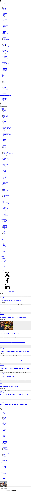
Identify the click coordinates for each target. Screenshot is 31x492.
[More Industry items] (4, 3)
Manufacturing (5, 135)
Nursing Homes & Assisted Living (8, 153)
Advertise (4, 474)
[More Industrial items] (4, 130)
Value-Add (4, 50)
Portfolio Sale (5, 47)
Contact (3, 256)
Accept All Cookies (13, 490)
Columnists (4, 87)
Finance (3, 431)
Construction (5, 56)
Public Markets (5, 70)
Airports (4, 167)
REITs (4, 71)
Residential (3, 109)
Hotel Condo (5, 114)
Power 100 (3, 261)
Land (4, 10)
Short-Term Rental (5, 117)
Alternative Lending (6, 63)
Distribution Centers (6, 133)
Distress (4, 40)
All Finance (4, 44)
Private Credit (5, 68)
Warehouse (4, 139)
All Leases (4, 34)
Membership (5, 473)
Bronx (4, 22)
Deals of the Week (5, 33)
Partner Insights (5, 88)
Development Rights (6, 159)
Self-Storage (5, 136)
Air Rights (4, 157)
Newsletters (3, 258)
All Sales (4, 52)
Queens (4, 21)
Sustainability (5, 59)
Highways (4, 170)
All (3, 191)
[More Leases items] (3, 27)
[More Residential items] (5, 109)
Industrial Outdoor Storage (7, 134)
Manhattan (4, 20)
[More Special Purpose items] (6, 155)
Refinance (4, 437)
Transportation (5, 234)
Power (2, 77)
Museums (4, 163)
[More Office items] (3, 120)
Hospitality (4, 9)
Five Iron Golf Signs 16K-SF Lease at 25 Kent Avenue (10, 333)
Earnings (4, 64)
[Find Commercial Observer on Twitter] (7, 277)
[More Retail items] (3, 123)
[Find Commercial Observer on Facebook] (7, 283)
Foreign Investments (6, 456)
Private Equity (5, 69)
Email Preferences (4, 98)
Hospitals (4, 151)
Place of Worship (5, 164)
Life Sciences (5, 13)
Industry (3, 108)
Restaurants (4, 145)
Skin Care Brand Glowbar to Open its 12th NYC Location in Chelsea (13, 317)
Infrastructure (3, 166)
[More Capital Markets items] (6, 62)
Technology (3, 231)
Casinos (4, 141)
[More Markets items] (4, 16)
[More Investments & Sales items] (7, 202)
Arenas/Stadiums (5, 158)
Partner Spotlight (5, 89)
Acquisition (4, 37)
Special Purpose (5, 14)
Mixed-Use (4, 15)
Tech (2, 74)
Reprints (3, 257)
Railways (4, 171)
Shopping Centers (5, 124)
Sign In (1, 95)
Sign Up (3, 95)
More (2, 463)
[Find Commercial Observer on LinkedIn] (7, 289)
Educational (4, 160)
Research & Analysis (6, 86)
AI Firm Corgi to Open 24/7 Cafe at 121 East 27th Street (10, 300)
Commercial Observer (11, 480)
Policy (4, 83)
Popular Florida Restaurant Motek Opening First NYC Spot (11, 360)
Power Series (3, 241)
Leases (2, 27)
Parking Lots (5, 148)
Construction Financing (6, 39)
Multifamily (4, 110)
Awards (4, 80)
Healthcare (1, 305)
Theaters (4, 165)
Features (4, 245)
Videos (4, 252)
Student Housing (5, 115)
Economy (4, 65)
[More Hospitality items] (5, 140)
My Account (7, 95)
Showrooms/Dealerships (6, 128)
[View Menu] (0, 0)
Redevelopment (5, 58)
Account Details (4, 97)
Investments (3, 45)
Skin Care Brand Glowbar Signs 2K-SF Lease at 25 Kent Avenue (12, 342)
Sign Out (10, 95)
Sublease (4, 31)
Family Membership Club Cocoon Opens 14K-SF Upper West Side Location (14, 368)
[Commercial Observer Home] (3, 1)
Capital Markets (4, 62)
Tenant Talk (4, 32)
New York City (5, 19)
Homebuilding (5, 111)
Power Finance (4, 260)
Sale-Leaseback (5, 49)
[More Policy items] (3, 232)
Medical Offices (5, 152)
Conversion (4, 57)
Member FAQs (4, 99)
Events (2, 76)
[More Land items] (3, 146)
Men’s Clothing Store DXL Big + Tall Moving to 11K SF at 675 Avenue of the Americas (14, 395)
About (2, 472)
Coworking (4, 121)
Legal (4, 82)
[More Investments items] (5, 45)
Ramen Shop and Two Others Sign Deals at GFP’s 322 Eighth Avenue (13, 404)
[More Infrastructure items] (5, 166)
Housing (4, 233)
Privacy (13, 291)
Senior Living (5, 118)
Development (3, 53)
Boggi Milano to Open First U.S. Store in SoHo (9, 386)
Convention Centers (6, 142)
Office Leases (5, 28)
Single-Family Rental (6, 116)
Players (4, 81)
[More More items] (3, 243)
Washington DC (5, 25)
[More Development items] (5, 53)
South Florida (5, 26)
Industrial (4, 8)
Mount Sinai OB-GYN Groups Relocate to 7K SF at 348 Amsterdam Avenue (14, 309)
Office (4, 6)
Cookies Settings (8, 490)
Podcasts (4, 93)
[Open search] (0, 102)
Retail (4, 7)
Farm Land (4, 147)
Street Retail (5, 129)
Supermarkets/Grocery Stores (7, 127)
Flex (3, 122)
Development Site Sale (6, 46)
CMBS (4, 38)
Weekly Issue (3, 75)
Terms (10, 291)
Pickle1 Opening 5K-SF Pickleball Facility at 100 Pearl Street (11, 376)
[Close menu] (0, 105)
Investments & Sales (4, 202)
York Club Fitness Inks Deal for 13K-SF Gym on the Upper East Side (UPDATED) (15, 351)
